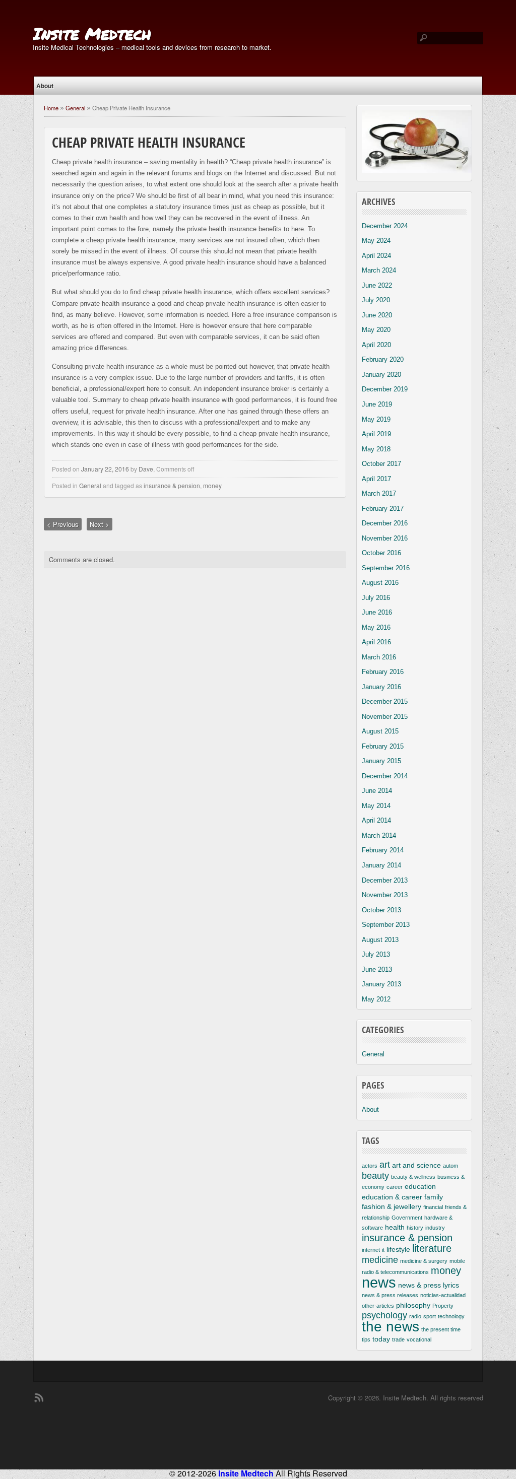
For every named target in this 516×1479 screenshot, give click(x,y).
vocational (419, 1339)
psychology (384, 1315)
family (433, 1197)
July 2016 (376, 597)
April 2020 (376, 345)
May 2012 (376, 999)
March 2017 (379, 493)
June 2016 (377, 612)
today (381, 1339)
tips (366, 1339)
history (415, 1228)
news (379, 1282)
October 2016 (381, 553)
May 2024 (376, 240)
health (395, 1227)
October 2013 (381, 910)
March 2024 (379, 270)
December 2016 (385, 523)
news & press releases (390, 1295)
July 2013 (376, 954)
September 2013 (386, 924)
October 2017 (381, 463)
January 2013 (381, 984)
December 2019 (385, 389)
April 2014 (376, 820)
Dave (146, 468)
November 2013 (385, 895)
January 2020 (381, 374)
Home (51, 108)
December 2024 (385, 226)
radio (415, 1316)
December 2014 (385, 776)
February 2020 (383, 359)
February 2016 (383, 672)
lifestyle (398, 1249)
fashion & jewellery (391, 1206)
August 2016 (380, 582)
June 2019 (377, 404)
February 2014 (383, 850)
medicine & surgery (423, 1261)
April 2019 (376, 434)
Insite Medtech (92, 33)
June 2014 (377, 790)
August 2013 (380, 940)
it (383, 1250)
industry (435, 1228)
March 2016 (379, 657)
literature (432, 1248)
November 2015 (385, 716)
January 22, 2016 (105, 468)
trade (398, 1339)
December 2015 (385, 701)
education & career (392, 1197)
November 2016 (385, 538)
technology (451, 1316)
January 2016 (381, 687)
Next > (99, 524)
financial (433, 1207)
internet (371, 1250)
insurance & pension (172, 485)
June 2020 (377, 315)
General (75, 108)
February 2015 (383, 746)
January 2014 (381, 865)
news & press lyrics (428, 1285)
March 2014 (379, 835)
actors (369, 1166)
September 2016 (386, 568)
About (44, 85)
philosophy (413, 1305)
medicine (380, 1260)
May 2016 (376, 627)
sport (429, 1316)
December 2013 (385, 880)
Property (443, 1306)
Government (407, 1218)
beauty (375, 1176)
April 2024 (376, 255)
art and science (416, 1165)
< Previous (63, 524)
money (212, 485)
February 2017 (383, 508)
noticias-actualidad (443, 1295)
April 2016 (376, 642)
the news (390, 1326)
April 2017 (376, 479)
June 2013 (377, 969)
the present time (441, 1329)
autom (450, 1166)
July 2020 (376, 300)
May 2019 (376, 419)
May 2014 (376, 806)
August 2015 (380, 731)
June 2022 (377, 285)
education (420, 1186)
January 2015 (381, 761)
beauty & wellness (413, 1177)
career (394, 1187)
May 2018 (376, 449)
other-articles (378, 1306)
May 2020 (376, 329)
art (384, 1165)
